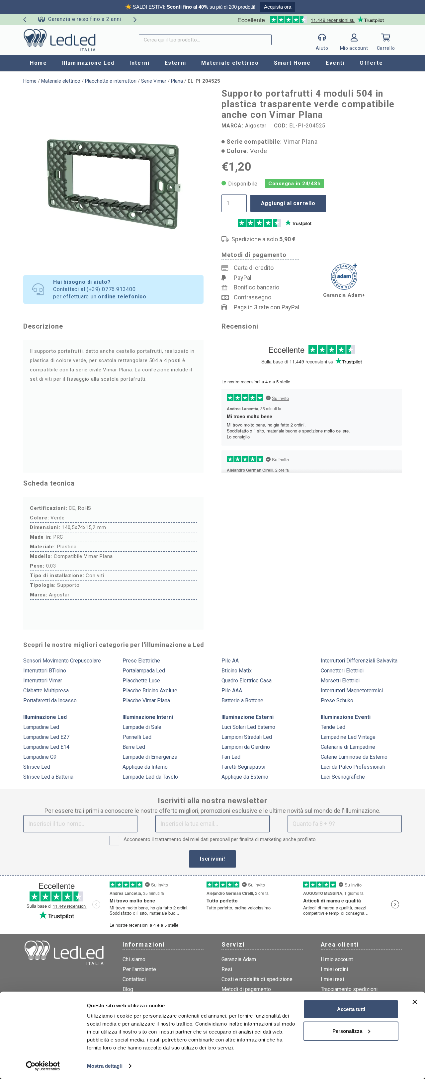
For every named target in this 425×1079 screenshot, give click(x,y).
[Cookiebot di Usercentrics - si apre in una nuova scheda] (43, 1066)
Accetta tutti (351, 1009)
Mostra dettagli (105, 1066)
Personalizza (347, 1031)
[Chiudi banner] (414, 1002)
